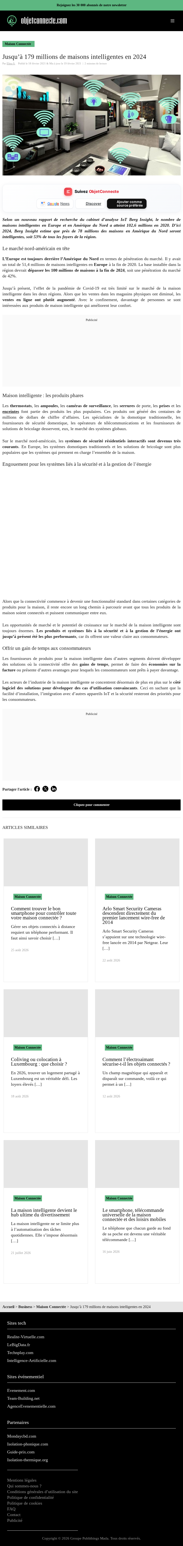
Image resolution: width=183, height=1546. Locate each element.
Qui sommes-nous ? (24, 1486)
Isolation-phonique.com (27, 1444)
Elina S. (11, 63)
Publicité (14, 1520)
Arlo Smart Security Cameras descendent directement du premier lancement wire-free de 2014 (133, 915)
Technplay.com (20, 1352)
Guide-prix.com (21, 1452)
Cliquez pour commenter (92, 805)
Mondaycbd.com (21, 1436)
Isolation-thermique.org (27, 1459)
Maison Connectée (18, 44)
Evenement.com (21, 1390)
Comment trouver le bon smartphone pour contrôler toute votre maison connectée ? (43, 913)
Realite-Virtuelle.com (25, 1336)
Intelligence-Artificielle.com (31, 1360)
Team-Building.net (23, 1398)
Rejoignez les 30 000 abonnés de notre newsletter (92, 5)
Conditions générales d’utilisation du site (42, 1491)
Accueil (8, 1307)
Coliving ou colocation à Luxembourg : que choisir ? (39, 1062)
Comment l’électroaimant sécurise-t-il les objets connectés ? (136, 1062)
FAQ (11, 1509)
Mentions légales (21, 1480)
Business (25, 1307)
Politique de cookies (24, 1503)
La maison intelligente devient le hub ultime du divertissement (44, 1212)
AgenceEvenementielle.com (31, 1406)
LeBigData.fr (18, 1344)
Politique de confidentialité (30, 1497)
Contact (13, 1514)
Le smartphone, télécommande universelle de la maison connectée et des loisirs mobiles (134, 1214)
